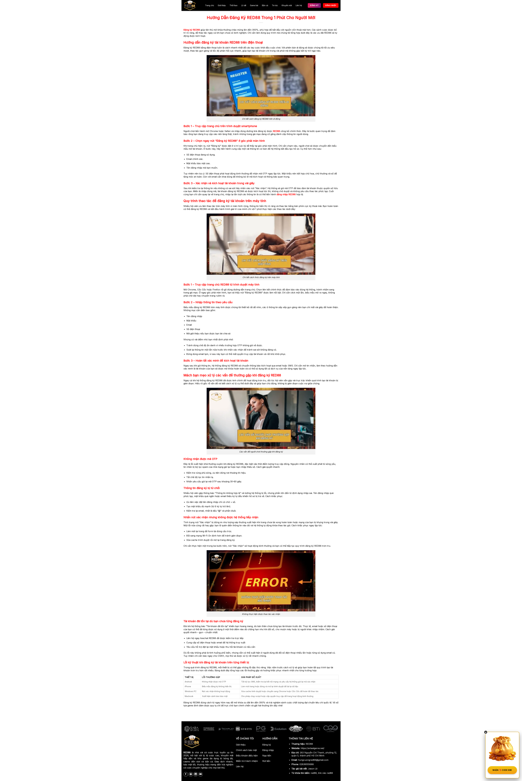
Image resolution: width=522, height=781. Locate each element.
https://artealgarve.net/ (312, 748)
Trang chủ (209, 5)
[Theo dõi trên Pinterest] (190, 774)
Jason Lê (312, 768)
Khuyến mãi (287, 5)
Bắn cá (265, 5)
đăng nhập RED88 (286, 194)
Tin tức (275, 5)
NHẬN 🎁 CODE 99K (502, 770)
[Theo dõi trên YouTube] (200, 774)
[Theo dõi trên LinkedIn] (195, 774)
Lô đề (243, 5)
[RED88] (191, 5)
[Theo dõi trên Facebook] (186, 774)
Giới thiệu (222, 5)
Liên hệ (299, 5)
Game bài (254, 5)
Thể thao (233, 5)
